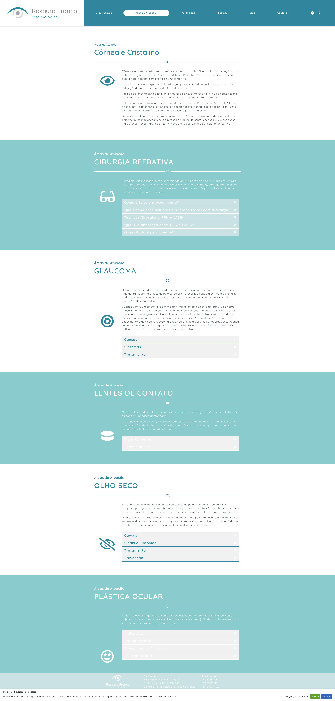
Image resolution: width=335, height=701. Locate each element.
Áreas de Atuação (145, 12)
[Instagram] (319, 13)
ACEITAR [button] (315, 696)
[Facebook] (312, 13)
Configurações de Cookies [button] (296, 696)
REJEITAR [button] (326, 696)
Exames (223, 12)
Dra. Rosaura (104, 12)
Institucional (188, 12)
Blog (252, 12)
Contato (282, 12)
